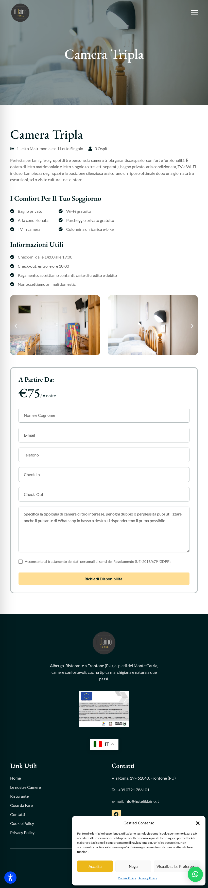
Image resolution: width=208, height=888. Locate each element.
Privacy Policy (147, 878)
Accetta (95, 866)
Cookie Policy (127, 878)
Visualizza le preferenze (177, 866)
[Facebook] (116, 814)
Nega (133, 866)
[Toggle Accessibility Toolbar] (10, 877)
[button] (197, 823)
